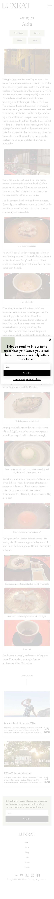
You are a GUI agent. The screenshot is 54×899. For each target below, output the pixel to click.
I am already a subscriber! (27, 379)
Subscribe (27, 373)
